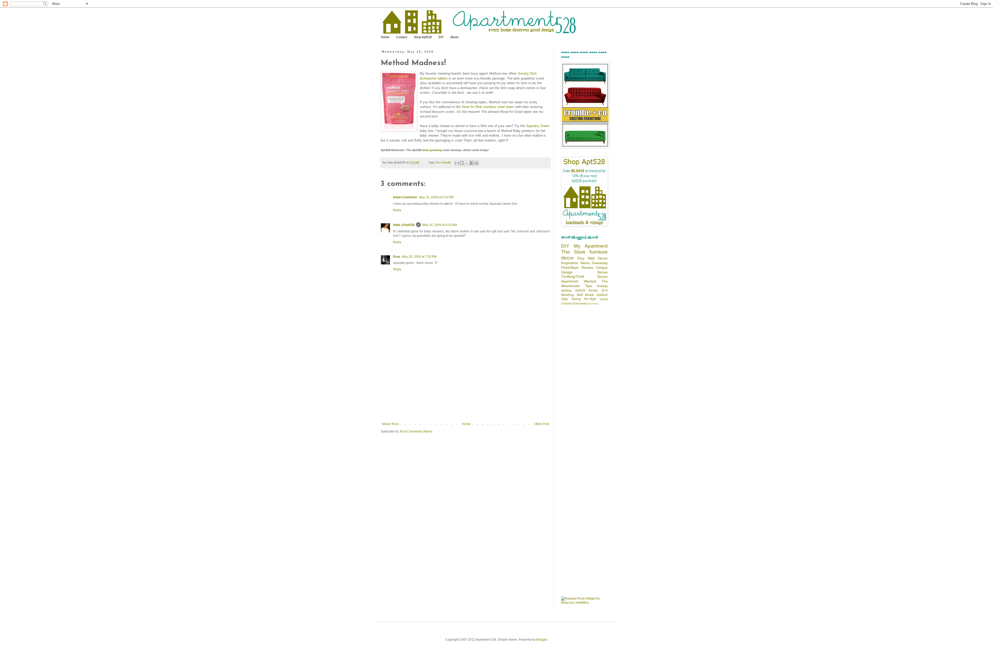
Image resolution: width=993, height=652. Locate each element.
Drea (396, 256)
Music (454, 37)
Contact (401, 37)
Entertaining (580, 303)
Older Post (541, 424)
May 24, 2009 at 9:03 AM (439, 225)
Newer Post (390, 424)
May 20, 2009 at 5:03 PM (436, 197)
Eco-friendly (443, 162)
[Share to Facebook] (471, 163)
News (585, 263)
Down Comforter (405, 197)
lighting (566, 290)
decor (567, 258)
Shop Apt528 (423, 37)
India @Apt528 (404, 225)
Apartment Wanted (578, 281)
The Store (573, 252)
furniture (599, 252)
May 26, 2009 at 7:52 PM (419, 256)
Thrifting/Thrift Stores (584, 276)
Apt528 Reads (586, 290)
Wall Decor (598, 258)
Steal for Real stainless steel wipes (488, 107)
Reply (397, 210)
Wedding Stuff (572, 295)
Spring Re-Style (583, 299)
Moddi (589, 295)
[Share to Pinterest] (476, 163)
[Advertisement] (465, 383)
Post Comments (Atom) (416, 431)
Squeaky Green (537, 126)
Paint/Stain (570, 267)
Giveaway (600, 263)
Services (593, 303)
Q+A (604, 290)
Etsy (580, 258)
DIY (441, 37)
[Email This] (457, 163)
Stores (602, 272)
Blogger (541, 639)
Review (587, 267)
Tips (588, 286)
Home (385, 37)
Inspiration (569, 263)
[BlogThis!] (461, 163)
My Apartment (591, 246)
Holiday (602, 286)
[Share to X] (466, 163)
